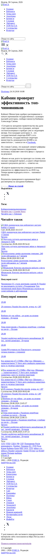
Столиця (10, 21)
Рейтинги (10, 11)
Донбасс (16, 446)
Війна (8, 498)
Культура (10, 30)
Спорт (9, 500)
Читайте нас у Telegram (11, 214)
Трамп (26, 451)
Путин (32, 451)
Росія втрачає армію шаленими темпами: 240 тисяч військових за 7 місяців (21, 262)
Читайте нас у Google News (13, 211)
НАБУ (41, 451)
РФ (18, 443)
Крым (3, 448)
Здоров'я (10, 503)
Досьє (8, 517)
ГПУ (31, 448)
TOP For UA (11, 26)
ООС (26, 448)
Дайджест (10, 23)
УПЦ (8, 443)
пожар (4, 453)
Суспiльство (11, 28)
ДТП (34, 446)
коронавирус (6, 446)
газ (37, 451)
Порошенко (29, 443)
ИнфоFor (10, 519)
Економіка (11, 493)
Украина (24, 446)
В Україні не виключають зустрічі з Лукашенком (23, 285)
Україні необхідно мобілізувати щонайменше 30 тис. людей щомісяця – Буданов (22, 435)
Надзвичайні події (14, 514)
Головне (10, 9)
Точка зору (11, 14)
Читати (4, 237)
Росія (37, 443)
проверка (12, 209)
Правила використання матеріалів (16, 543)
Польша (10, 453)
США (13, 443)
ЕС (30, 446)
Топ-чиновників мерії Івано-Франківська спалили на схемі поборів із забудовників (22, 288)
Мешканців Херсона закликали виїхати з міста (22, 272)
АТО (3, 443)
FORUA (15, 460)
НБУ (21, 448)
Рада (39, 446)
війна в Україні (7, 451)
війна (36, 448)
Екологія (10, 510)
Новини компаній (14, 512)
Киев (16, 448)
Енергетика (11, 474)
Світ (8, 491)
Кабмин (4, 209)
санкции (19, 451)
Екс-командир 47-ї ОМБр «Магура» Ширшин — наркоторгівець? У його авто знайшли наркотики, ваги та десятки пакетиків (23, 381)
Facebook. (31, 142)
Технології (11, 505)
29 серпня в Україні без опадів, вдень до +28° (21, 394)
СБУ (22, 443)
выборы (18, 453)
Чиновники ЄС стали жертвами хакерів (19, 284)
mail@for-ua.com (8, 462)
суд (40, 448)
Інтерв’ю (10, 18)
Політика (10, 495)
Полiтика (5, 91)
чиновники (21, 209)
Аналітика (11, 16)
